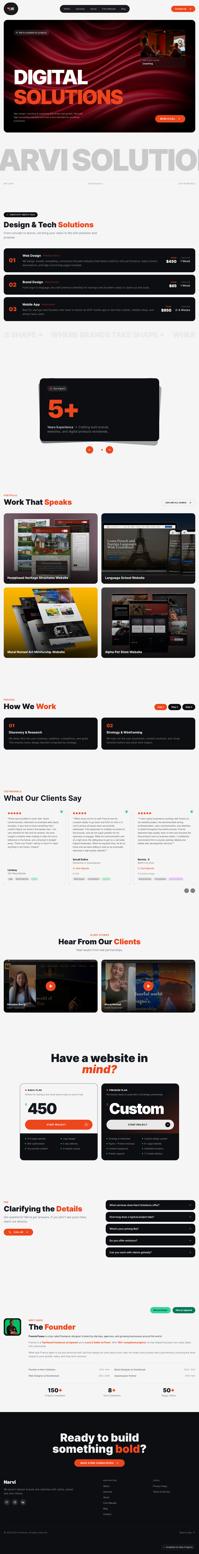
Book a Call (167, 118)
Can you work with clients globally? (130, 1252)
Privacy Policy (160, 1486)
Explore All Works (176, 502)
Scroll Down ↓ (96, 183)
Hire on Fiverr (160, 1310)
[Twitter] (7, 1502)
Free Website (109, 8)
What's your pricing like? (124, 1228)
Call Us (18, 1232)
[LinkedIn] (23, 1502)
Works (67, 8)
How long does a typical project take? (131, 1216)
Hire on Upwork (184, 1310)
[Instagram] (15, 1502)
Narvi (10, 1482)
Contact (107, 1514)
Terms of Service (161, 1491)
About (93, 8)
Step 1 (160, 707)
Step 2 (174, 707)
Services (80, 8)
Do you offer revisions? (123, 1240)
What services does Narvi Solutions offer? (134, 1205)
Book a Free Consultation (97, 1463)
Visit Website (82, 868)
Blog (123, 8)
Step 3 (188, 707)
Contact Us (181, 8)
